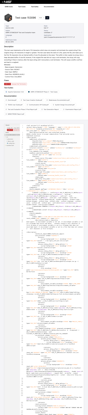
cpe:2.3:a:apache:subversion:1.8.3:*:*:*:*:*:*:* (58, 37)
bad (45, 28)
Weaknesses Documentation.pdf (59, 100)
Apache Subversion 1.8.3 (16, 92)
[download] (47, 17)
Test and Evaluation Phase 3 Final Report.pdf (22, 109)
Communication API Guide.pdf (39, 105)
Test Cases (22, 6)
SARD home (9, 6)
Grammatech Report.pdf (73, 109)
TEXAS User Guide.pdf (15, 105)
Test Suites (34, 6)
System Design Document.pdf (65, 105)
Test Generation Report (51, 109)
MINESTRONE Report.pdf (16, 114)
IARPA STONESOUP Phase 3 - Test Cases (44, 92)
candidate (47, 32)
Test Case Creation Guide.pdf (32, 100)
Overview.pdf (12, 100)
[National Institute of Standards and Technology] (6, 2)
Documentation (49, 6)
